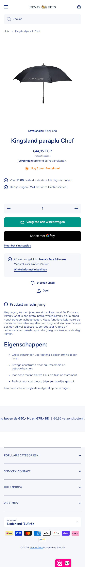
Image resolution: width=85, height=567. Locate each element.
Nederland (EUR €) (20, 524)
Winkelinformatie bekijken (30, 269)
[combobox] (42, 19)
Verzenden (25, 160)
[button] (42, 291)
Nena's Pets (36, 547)
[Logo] (42, 7)
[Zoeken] (7, 19)
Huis (6, 31)
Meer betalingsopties (17, 245)
